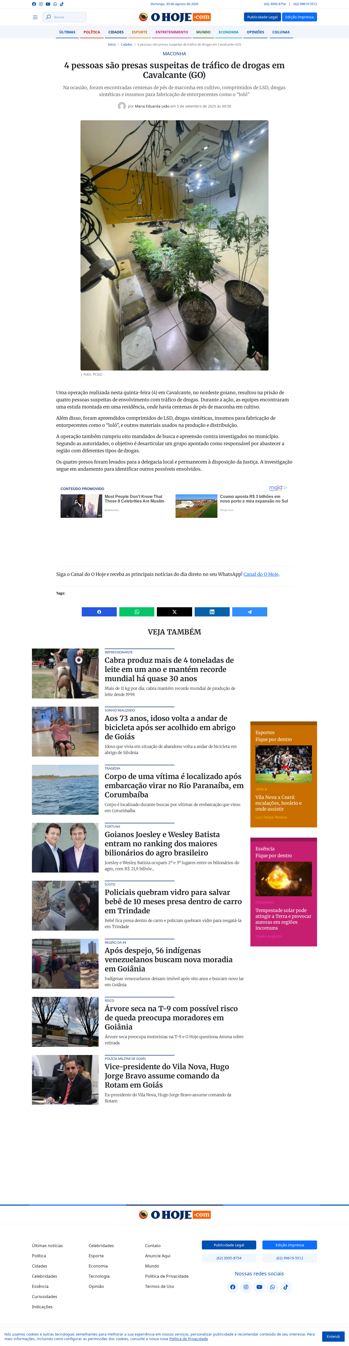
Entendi (333, 1336)
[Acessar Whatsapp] (55, 4)
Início (112, 44)
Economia (229, 32)
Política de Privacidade (188, 1338)
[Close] (344, 1331)
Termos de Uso (159, 1286)
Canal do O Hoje (260, 574)
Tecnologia (99, 1276)
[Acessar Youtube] (48, 4)
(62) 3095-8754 (275, 4)
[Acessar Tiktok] (62, 4)
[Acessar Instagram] (41, 4)
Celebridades (44, 1276)
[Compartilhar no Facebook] (99, 612)
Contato (153, 1245)
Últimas (67, 32)
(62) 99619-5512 (305, 4)
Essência (40, 1286)
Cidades (116, 32)
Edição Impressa (290, 1245)
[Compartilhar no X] (174, 612)
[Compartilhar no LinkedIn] (212, 612)
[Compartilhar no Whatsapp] (137, 612)
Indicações (42, 1307)
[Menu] (37, 17)
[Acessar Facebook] (34, 4)
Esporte (139, 32)
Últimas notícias (47, 1245)
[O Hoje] (174, 17)
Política (92, 32)
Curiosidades (44, 1296)
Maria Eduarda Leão (152, 106)
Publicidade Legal (229, 1245)
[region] (174, 1336)
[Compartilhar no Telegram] (249, 612)
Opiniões (255, 32)
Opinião (96, 1286)
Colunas (281, 32)
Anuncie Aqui (157, 1256)
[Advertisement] (288, 680)
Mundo (203, 32)
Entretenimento (172, 32)
